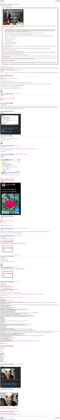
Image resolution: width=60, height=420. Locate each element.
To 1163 (9, 228)
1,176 (1, 289)
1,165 (1, 135)
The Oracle (31, 48)
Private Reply (5, 103)
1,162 (1, 93)
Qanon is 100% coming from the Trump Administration (13, 52)
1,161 (1, 75)
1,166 (1, 145)
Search (3, 1)
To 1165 (9, 216)
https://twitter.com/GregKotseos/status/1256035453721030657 (8, 408)
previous (2, 414)
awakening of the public (14, 26)
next (18, 414)
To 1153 (9, 111)
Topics (55, 1)
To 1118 (8, 267)
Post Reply (2, 103)
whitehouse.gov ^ (2, 286)
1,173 (1, 255)
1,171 (1, 235)
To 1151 (9, 103)
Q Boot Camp (5, 54)
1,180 (1, 411)
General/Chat (58, 0)
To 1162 (9, 346)
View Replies (11, 103)
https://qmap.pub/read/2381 (3, 295)
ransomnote (11, 255)
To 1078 (9, 154)
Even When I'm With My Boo (4, 260)
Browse (1, 1)
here (9, 49)
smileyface (11, 235)
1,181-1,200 (14, 414)
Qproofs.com (21, 53)
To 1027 (9, 180)
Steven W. (11, 75)
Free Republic (2, 0)
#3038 (11, 44)
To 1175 (9, 364)
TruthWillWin (12, 241)
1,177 (1, 345)
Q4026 (4, 249)
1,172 (1, 241)
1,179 (1, 388)
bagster (11, 93)
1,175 (1, 281)
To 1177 (9, 389)
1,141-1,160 (7, 414)
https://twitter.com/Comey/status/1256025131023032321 (7, 98)
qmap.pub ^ (1, 5)
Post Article (58, 1)
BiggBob (11, 135)
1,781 (17, 414)
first (0, 414)
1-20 (4, 414)
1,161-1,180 (10, 414)
